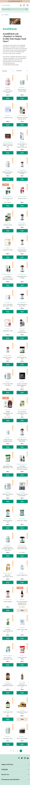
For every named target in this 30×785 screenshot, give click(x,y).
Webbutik (4, 769)
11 (17, 751)
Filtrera (4, 71)
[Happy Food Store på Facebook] (19, 758)
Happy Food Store (7, 764)
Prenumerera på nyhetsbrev (10, 779)
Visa (22, 610)
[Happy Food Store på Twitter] (22, 758)
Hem (2, 14)
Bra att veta (5, 774)
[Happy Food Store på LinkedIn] (28, 758)
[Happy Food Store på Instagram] (25, 758)
